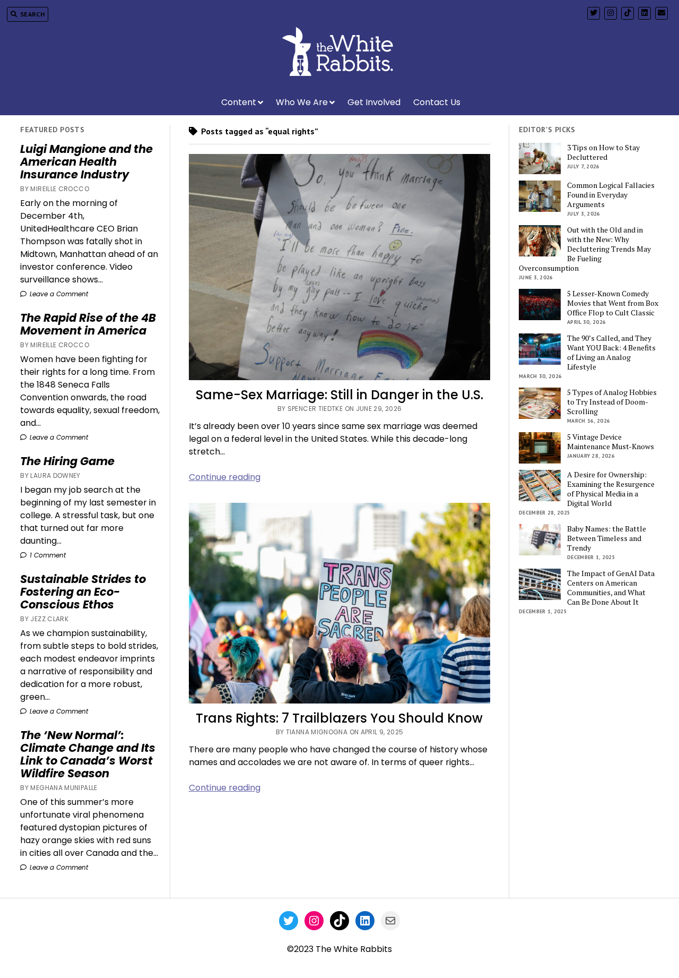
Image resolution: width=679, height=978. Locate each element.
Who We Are (302, 102)
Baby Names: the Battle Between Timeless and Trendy (606, 538)
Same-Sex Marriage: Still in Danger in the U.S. (339, 395)
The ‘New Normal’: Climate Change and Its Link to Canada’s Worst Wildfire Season (87, 754)
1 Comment (47, 555)
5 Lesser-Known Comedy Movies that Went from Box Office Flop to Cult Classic (612, 303)
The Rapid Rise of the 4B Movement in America (88, 324)
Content (238, 102)
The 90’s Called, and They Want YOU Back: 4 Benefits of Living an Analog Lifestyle (611, 352)
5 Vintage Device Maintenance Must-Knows (610, 441)
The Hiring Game (67, 461)
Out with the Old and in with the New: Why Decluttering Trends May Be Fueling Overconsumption (585, 249)
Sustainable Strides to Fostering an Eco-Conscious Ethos (83, 592)
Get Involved (374, 102)
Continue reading (224, 477)
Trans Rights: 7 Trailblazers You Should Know (339, 718)
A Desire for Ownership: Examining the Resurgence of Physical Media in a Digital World (611, 489)
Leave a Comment (58, 293)
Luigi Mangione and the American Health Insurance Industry (86, 162)
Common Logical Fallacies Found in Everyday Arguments (611, 195)
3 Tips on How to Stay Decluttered (603, 152)
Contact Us (436, 102)
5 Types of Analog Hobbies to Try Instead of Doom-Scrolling (612, 402)
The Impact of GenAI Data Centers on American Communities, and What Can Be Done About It (611, 588)
